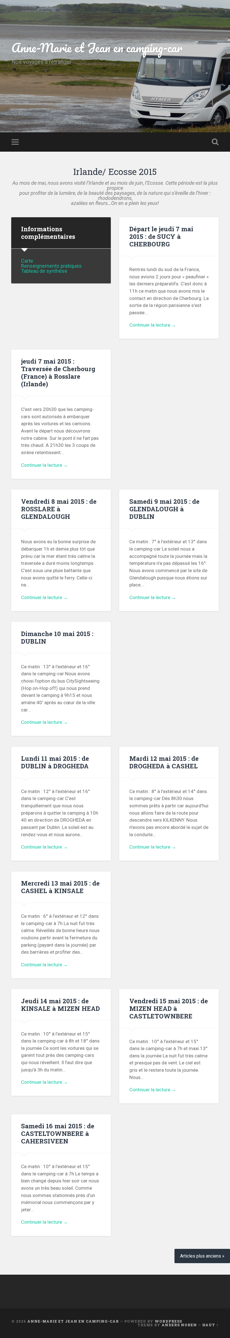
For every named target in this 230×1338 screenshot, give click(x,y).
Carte (27, 261)
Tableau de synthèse (44, 271)
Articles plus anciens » (202, 1256)
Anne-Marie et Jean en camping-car (97, 47)
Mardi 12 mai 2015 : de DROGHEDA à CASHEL (164, 762)
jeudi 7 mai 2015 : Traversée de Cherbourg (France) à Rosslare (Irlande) (58, 372)
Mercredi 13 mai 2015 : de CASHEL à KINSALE (60, 887)
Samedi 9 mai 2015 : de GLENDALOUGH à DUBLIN (164, 509)
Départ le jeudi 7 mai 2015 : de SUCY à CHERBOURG (161, 236)
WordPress (168, 1321)
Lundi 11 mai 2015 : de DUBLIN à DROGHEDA (55, 762)
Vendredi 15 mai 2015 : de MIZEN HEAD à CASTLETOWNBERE (168, 1008)
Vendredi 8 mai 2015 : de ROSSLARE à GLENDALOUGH (58, 509)
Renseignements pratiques (51, 266)
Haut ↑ (210, 1325)
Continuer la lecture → (152, 325)
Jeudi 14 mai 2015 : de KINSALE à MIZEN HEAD (60, 1005)
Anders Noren (179, 1325)
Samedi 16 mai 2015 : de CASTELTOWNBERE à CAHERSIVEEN (57, 1133)
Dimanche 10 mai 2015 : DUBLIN (57, 637)
